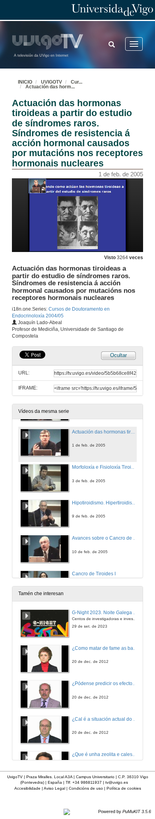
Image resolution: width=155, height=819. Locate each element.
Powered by (124, 811)
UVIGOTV (51, 82)
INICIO (25, 82)
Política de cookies (124, 788)
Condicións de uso (86, 788)
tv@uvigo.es (116, 782)
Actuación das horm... (50, 87)
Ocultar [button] (118, 355)
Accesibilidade (27, 788)
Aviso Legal (54, 788)
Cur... (76, 82)
